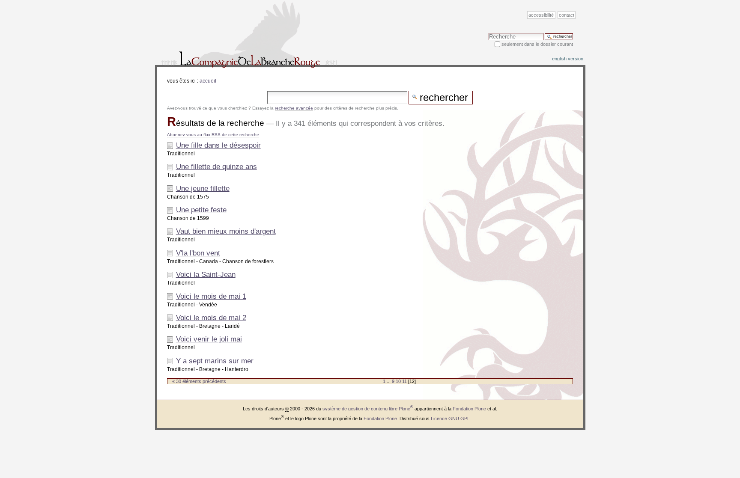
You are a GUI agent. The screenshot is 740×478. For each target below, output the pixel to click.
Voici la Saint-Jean (206, 274)
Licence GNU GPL (450, 418)
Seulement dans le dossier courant (537, 44)
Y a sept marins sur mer (215, 361)
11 (404, 381)
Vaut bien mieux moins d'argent (226, 231)
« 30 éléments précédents (199, 381)
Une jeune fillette (203, 188)
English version (567, 58)
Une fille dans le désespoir (218, 145)
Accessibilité (541, 15)
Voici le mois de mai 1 (211, 296)
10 (398, 381)
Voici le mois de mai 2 (211, 318)
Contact (566, 15)
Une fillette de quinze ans (216, 167)
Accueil (208, 81)
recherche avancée (294, 108)
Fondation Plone (469, 408)
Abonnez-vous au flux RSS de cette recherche (213, 134)
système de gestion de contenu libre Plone (367, 408)
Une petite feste (201, 210)
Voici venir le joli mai (209, 339)
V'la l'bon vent (198, 253)
